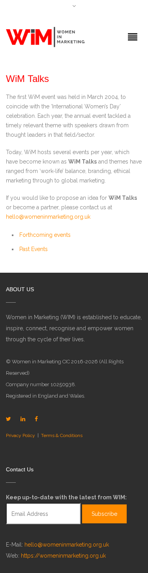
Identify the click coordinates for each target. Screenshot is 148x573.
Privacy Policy (20, 435)
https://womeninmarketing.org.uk (63, 556)
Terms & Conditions (61, 435)
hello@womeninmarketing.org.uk (48, 217)
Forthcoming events (45, 235)
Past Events (33, 249)
